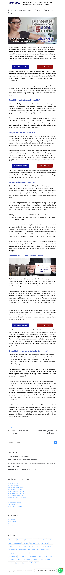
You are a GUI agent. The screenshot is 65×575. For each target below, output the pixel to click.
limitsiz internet (43, 553)
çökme (36, 562)
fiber (38, 543)
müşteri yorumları (32, 556)
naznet (45, 556)
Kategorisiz (11, 526)
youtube (25, 562)
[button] (60, 570)
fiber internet (44, 543)
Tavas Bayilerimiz (13, 504)
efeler (10, 543)
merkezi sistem (22, 556)
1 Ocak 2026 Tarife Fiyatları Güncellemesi (18, 456)
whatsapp (11, 562)
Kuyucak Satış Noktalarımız (16, 495)
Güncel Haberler (12, 521)
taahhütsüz (35, 559)
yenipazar (18, 562)
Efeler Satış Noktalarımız (15, 489)
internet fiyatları (13, 549)
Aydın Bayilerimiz (13, 483)
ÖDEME (47, 4)
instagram (37, 546)
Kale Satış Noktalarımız (15, 506)
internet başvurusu (47, 546)
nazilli (40, 556)
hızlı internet (17, 546)
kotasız (26, 553)
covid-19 (49, 539)
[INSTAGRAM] (53, 572)
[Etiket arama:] (30, 442)
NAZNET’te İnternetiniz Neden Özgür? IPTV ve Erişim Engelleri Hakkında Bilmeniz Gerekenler (31, 463)
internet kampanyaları (24, 549)
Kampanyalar (11, 523)
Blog (34, 4)
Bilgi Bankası (11, 519)
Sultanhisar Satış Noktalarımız (17, 498)
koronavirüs (19, 553)
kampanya (11, 553)
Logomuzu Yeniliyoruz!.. (14, 466)
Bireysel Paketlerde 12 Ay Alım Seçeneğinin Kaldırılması (22, 459)
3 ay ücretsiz (28, 539)
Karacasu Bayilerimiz (14, 502)
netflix (50, 556)
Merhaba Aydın (13, 556)
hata (51, 543)
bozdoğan (42, 539)
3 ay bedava (20, 539)
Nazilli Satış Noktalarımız (15, 487)
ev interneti (25, 543)
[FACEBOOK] (53, 570)
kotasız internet (34, 553)
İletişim (39, 4)
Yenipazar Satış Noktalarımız (16, 493)
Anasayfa (26, 2)
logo (51, 553)
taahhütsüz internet (45, 559)
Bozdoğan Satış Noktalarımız (16, 491)
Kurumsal (26, 4)
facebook (32, 543)
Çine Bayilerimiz (12, 500)
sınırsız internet (27, 559)
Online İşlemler (35, 2)
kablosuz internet (45, 549)
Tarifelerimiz (47, 2)
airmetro (36, 539)
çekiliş (30, 562)
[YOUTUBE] (54, 570)
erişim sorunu (17, 543)
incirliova (31, 546)
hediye (10, 546)
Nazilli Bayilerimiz (13, 485)
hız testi (24, 546)
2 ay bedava (12, 539)
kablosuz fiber (35, 549)
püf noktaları (12, 559)
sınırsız (19, 559)
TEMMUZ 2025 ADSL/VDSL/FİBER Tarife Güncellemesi (22, 469)
